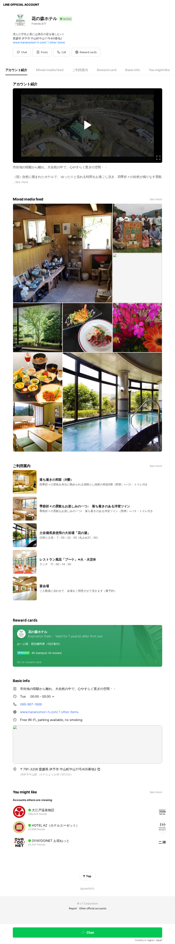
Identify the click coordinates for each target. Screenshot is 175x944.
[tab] (16, 70)
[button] (41, 52)
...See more (20, 182)
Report (73, 908)
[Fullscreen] (158, 157)
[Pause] (87, 125)
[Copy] (98, 769)
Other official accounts (92, 908)
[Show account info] (65, 19)
